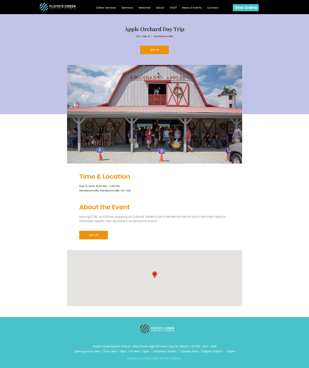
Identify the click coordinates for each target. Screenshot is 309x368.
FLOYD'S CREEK (163, 328)
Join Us (154, 50)
